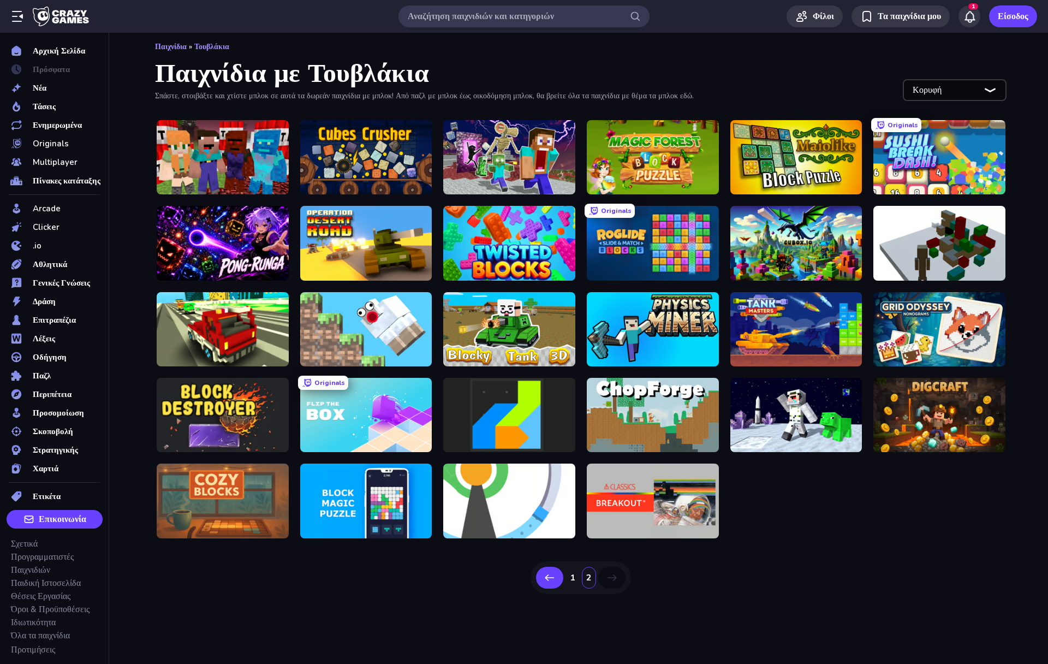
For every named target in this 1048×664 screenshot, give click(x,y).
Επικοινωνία (62, 519)
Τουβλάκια (211, 47)
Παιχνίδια (171, 47)
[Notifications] (969, 16)
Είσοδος (1013, 16)
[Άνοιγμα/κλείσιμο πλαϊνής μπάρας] (17, 16)
